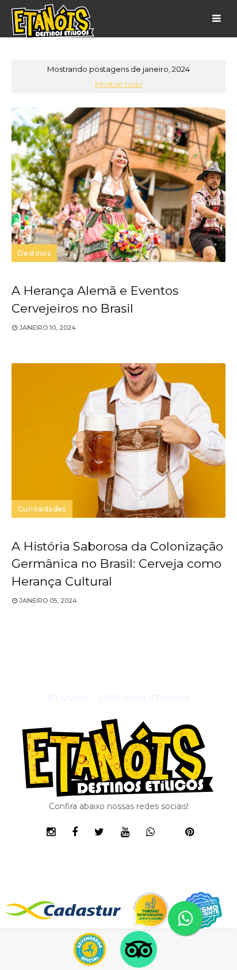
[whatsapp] (150, 832)
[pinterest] (189, 832)
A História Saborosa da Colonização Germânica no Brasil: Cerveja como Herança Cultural (117, 564)
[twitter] (99, 832)
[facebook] (75, 832)
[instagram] (51, 832)
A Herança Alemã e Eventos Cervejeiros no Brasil (95, 299)
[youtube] (125, 832)
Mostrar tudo (119, 83)
